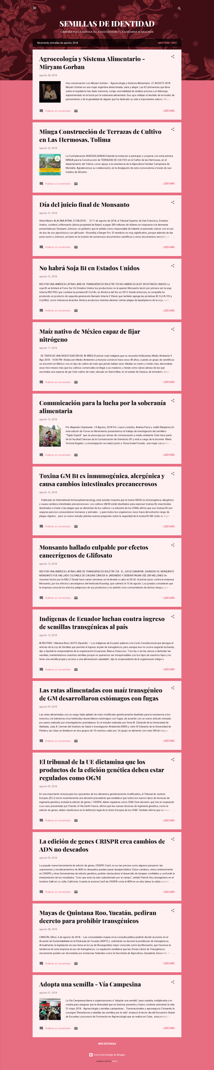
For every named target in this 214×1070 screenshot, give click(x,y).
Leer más (169, 110)
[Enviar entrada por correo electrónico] (76, 112)
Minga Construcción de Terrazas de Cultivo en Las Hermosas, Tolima (100, 135)
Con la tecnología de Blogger (109, 1054)
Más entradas (107, 1043)
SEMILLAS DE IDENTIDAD (107, 23)
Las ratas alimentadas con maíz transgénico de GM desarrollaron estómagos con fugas (100, 694)
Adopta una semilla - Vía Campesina (90, 984)
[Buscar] (179, 9)
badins (115, 1061)
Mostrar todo (167, 42)
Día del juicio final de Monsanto (84, 204)
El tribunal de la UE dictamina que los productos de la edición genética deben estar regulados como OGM (101, 770)
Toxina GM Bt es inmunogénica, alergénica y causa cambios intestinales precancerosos (102, 480)
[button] (173, 57)
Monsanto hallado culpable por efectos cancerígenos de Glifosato (93, 551)
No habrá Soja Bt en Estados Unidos (89, 268)
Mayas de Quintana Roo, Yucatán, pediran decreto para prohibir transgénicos (97, 917)
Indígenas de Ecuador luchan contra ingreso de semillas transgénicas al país (102, 622)
